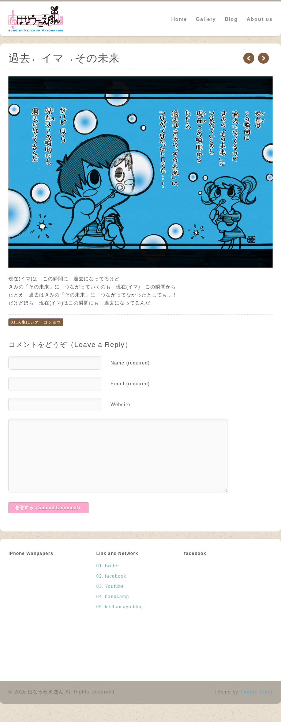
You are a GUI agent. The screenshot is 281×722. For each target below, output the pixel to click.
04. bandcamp (112, 596)
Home (179, 19)
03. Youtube (110, 586)
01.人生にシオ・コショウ (36, 322)
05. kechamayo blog (119, 606)
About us (260, 19)
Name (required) (130, 363)
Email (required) (130, 383)
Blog (231, 19)
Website (120, 404)
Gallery (206, 18)
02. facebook (111, 576)
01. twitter (107, 565)
